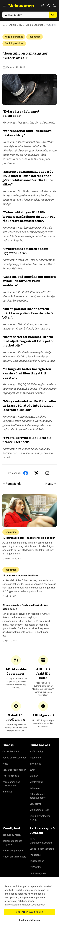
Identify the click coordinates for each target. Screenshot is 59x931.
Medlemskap (36, 781)
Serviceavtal (35, 803)
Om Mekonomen (11, 751)
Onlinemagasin (37, 873)
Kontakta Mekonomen (14, 769)
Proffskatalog (36, 751)
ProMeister (35, 867)
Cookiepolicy (38, 904)
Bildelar (33, 775)
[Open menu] (4, 6)
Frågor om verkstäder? (14, 856)
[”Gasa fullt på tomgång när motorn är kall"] (47, 473)
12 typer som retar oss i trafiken (20, 575)
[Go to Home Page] (3, 25)
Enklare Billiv (15, 24)
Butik (32, 769)
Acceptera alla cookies (29, 912)
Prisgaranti (35, 854)
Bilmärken (7, 791)
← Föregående (11, 483)
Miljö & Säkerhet (34, 24)
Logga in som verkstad (41, 848)
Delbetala (34, 788)
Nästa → (51, 483)
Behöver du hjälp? (11, 834)
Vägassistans (36, 860)
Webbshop (35, 757)
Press (5, 763)
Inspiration (34, 36)
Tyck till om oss (10, 775)
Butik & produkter (14, 43)
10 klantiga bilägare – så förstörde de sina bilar (28, 537)
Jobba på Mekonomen (14, 757)
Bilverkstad (35, 763)
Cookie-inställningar (29, 920)
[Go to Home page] (21, 5)
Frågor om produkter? (13, 850)
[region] (29, 904)
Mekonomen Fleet (39, 809)
